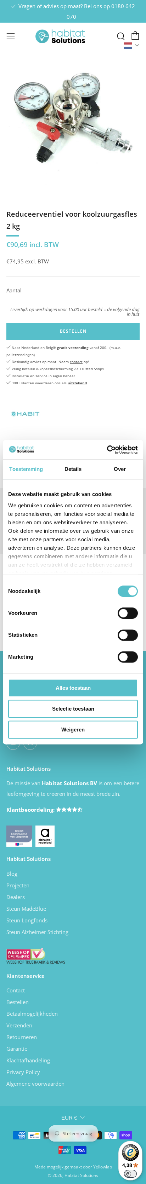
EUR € (69, 1118)
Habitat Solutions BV (69, 783)
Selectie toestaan (73, 709)
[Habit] (24, 412)
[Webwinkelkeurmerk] (35, 954)
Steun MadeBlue (26, 908)
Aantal (14, 290)
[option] (73, 124)
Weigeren (73, 730)
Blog (11, 873)
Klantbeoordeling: (31, 809)
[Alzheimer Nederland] (45, 835)
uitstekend (77, 382)
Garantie (16, 1048)
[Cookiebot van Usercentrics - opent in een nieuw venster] (107, 449)
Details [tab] (73, 469)
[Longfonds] (19, 835)
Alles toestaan (73, 688)
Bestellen (17, 1001)
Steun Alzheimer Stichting (37, 931)
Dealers (15, 896)
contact (76, 361)
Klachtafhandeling (28, 1060)
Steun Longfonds (26, 920)
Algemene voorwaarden (35, 1083)
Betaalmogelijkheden (32, 1013)
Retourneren (21, 1036)
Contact (15, 990)
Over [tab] (120, 469)
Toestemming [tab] (26, 469)
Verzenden (19, 1025)
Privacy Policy (23, 1071)
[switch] (128, 613)
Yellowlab (102, 1167)
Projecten (17, 885)
